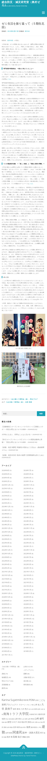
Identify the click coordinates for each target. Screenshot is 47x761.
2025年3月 (27, 499)
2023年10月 (6, 532)
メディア (27, 670)
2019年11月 (28, 615)
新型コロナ (12, 722)
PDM (32, 700)
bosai (27, 31)
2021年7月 (27, 579)
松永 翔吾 (40, 722)
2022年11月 (28, 550)
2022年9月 (27, 553)
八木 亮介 (24, 709)
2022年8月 (5, 557)
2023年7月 (27, 535)
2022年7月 (27, 557)
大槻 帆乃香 (33, 714)
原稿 (3, 674)
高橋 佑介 (17, 736)
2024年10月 (6, 510)
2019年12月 (6, 615)
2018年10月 (6, 640)
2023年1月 (27, 546)
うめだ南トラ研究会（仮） (19, 399)
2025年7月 (27, 492)
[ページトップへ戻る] (24, 748)
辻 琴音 (39, 727)
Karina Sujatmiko (12, 700)
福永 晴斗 (23, 727)
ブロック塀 (30, 705)
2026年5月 (27, 474)
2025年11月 (28, 485)
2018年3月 (27, 651)
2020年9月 (27, 597)
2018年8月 (5, 644)
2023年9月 (27, 532)
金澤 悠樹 (8, 733)
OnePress (14, 756)
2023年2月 (5, 546)
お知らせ (27, 666)
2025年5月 (27, 496)
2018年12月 (6, 637)
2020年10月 (6, 597)
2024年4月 (5, 521)
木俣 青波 (21, 722)
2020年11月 (28, 593)
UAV (37, 700)
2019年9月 (27, 619)
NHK (26, 700)
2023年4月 (5, 543)
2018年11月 (28, 637)
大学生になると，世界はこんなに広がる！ (17, 434)
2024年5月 (27, 517)
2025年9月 (27, 488)
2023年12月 (6, 528)
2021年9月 (27, 575)
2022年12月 (6, 550)
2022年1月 (27, 568)
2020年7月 (27, 601)
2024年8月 (5, 514)
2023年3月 (27, 543)
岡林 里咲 (4, 722)
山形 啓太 (18, 719)
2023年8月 (5, 535)
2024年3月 (27, 521)
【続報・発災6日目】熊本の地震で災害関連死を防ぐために (23, 455)
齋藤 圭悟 (26, 737)
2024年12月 (6, 506)
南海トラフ (10, 714)
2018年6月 (5, 647)
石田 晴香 (16, 727)
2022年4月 (5, 564)
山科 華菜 (31, 719)
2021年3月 (27, 586)
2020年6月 (5, 604)
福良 (28, 727)
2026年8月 (5, 470)
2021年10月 (6, 575)
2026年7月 (27, 470)
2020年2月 (5, 611)
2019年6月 (5, 626)
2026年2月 (5, 481)
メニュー (43, 13)
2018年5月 (27, 647)
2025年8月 (5, 492)
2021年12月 (6, 572)
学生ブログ (34, 399)
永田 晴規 (10, 727)
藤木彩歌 (34, 727)
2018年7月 (27, 644)
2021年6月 (5, 582)
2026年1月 (27, 481)
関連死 (17, 732)
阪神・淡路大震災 (31, 732)
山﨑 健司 (39, 718)
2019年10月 (6, 619)
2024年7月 (27, 514)
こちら (9, 79)
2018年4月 (5, 651)
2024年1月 (27, 524)
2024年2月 (5, 524)
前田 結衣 (37, 709)
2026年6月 (5, 474)
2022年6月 (5, 561)
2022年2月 (5, 568)
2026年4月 (5, 478)
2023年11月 (28, 528)
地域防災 (5, 677)
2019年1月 (27, 633)
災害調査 (5, 684)
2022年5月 (27, 561)
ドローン (22, 704)
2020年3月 (27, 608)
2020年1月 (27, 611)
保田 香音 (16, 709)
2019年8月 (5, 622)
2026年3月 (27, 478)
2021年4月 (5, 586)
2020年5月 (27, 604)
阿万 (42, 733)
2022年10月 (6, 553)
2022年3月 (27, 564)
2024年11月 (28, 506)
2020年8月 (5, 601)
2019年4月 (5, 629)
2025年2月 (5, 503)
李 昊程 (28, 722)
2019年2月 (5, 633)
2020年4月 (5, 608)
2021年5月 (27, 582)
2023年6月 (5, 539)
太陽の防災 (27, 677)
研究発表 (27, 684)
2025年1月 (27, 503)
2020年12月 (6, 593)
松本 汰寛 (34, 722)
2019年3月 (27, 629)
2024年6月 (5, 517)
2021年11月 (28, 572)
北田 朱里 (10, 40)
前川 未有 (31, 709)
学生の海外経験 (9, 719)
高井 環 (9, 737)
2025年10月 (6, 488)
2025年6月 (5, 496)
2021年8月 (5, 579)
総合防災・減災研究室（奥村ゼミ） (21, 3)
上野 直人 (37, 704)
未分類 (26, 681)
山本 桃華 (24, 719)
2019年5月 (27, 626)
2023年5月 (27, 539)
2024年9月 (27, 510)
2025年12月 (6, 485)
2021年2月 (5, 590)
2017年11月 (6, 655)
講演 (3, 688)
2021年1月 (27, 590)
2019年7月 (27, 622)
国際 (25, 674)
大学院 (24, 713)
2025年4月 (5, 499)
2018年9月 (27, 640)
